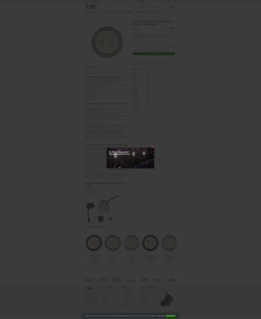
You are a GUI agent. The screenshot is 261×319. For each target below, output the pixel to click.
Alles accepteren (171, 315)
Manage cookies (160, 315)
